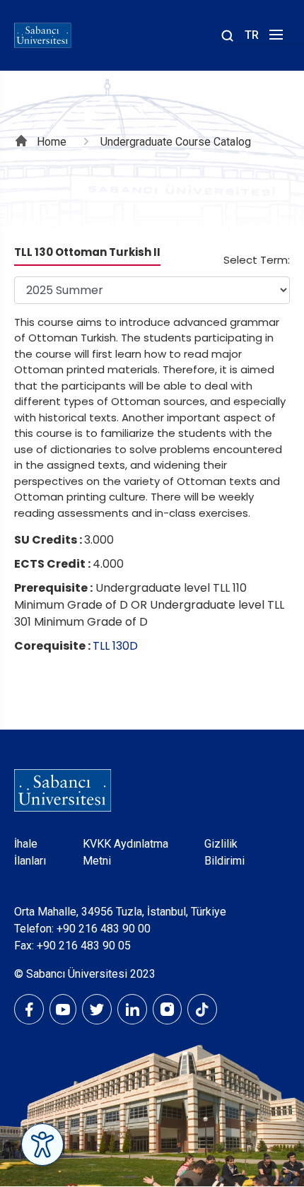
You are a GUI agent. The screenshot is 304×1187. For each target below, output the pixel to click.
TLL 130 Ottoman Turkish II (87, 252)
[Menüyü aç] (274, 38)
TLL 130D (115, 646)
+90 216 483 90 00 (104, 928)
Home (51, 141)
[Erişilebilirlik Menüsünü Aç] (42, 1144)
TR (252, 35)
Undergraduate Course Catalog (175, 141)
